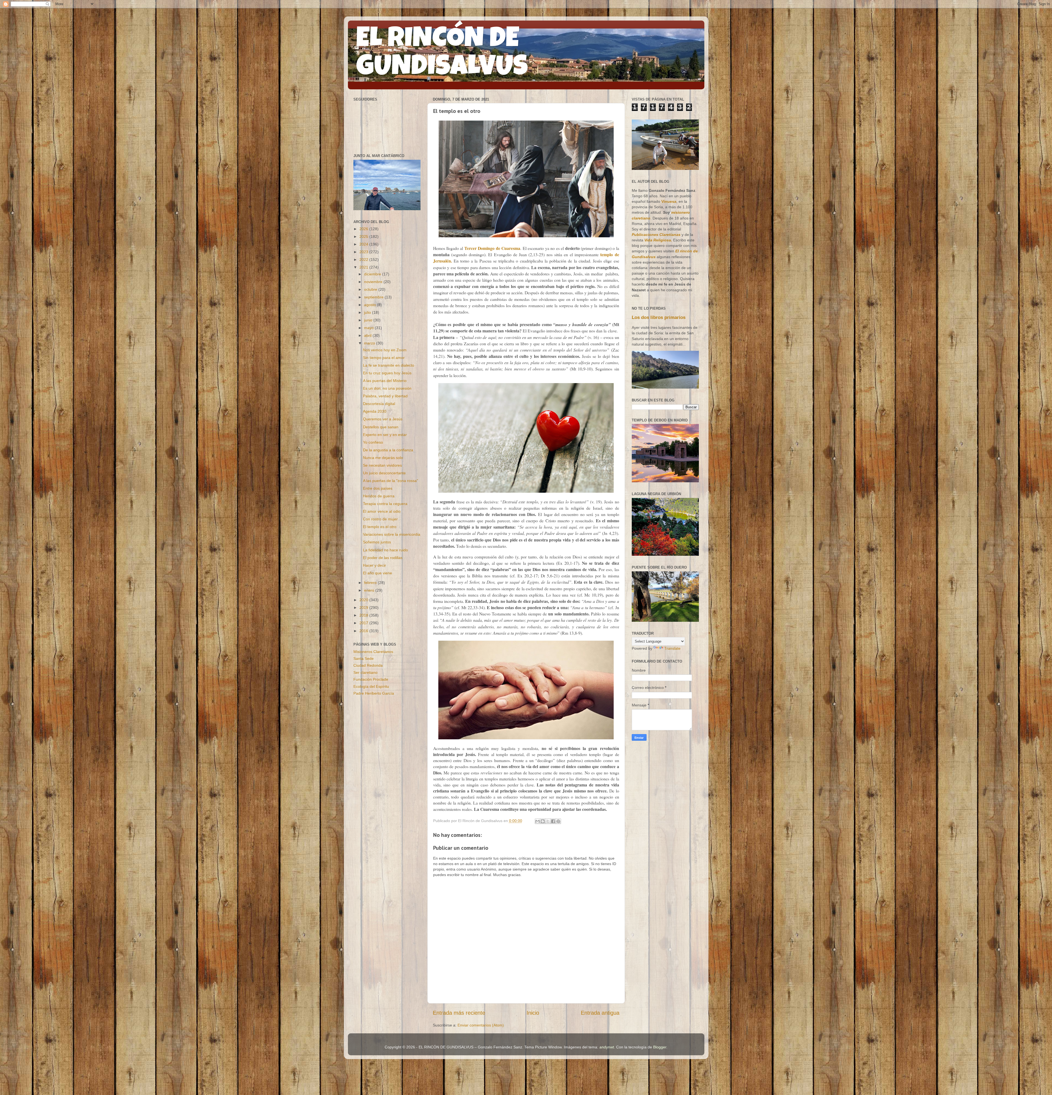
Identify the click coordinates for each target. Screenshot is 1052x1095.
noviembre (374, 282)
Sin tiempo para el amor (384, 357)
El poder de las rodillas (382, 557)
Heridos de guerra (379, 496)
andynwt (606, 1047)
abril (368, 335)
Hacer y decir (374, 565)
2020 (364, 600)
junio (368, 320)
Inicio (533, 1013)
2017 (364, 623)
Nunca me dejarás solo (383, 457)
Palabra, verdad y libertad (385, 396)
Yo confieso (373, 442)
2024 (364, 244)
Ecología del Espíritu (371, 686)
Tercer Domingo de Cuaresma (492, 248)
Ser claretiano (365, 672)
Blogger (659, 1047)
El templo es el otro (379, 526)
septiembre (374, 297)
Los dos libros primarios (658, 317)
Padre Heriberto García (373, 693)
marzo (370, 343)
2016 (364, 631)
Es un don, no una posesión (387, 388)
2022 (364, 259)
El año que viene (377, 573)
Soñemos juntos (377, 542)
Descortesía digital (379, 403)
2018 (364, 615)
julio (368, 312)
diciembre (373, 274)
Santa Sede (363, 658)
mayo (369, 328)
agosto (370, 305)
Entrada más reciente (459, 1013)
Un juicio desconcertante (384, 473)
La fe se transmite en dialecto (388, 365)
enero (369, 590)
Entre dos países (377, 488)
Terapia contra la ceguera (385, 503)
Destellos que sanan (380, 427)
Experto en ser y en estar (385, 434)
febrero (371, 582)
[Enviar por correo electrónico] (537, 821)
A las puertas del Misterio (385, 380)
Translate (672, 648)
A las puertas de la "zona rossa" (390, 480)
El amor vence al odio (382, 511)
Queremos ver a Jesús (382, 419)
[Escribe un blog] (542, 821)
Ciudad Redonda (368, 665)
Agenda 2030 (374, 411)
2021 (364, 267)
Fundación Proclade (370, 679)
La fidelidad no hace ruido (385, 550)
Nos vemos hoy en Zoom (385, 350)
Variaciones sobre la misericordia (391, 534)
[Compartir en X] (548, 821)
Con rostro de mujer (380, 519)
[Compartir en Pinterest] (558, 821)
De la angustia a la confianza (388, 450)
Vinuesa (668, 201)
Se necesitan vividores (382, 465)
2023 (364, 252)
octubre (371, 289)
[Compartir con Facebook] (553, 821)
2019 (364, 607)
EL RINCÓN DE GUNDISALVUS (442, 54)
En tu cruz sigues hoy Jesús (387, 373)
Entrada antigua (600, 1013)
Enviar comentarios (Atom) (481, 1025)
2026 (364, 229)
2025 (364, 236)
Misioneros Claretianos (373, 651)
